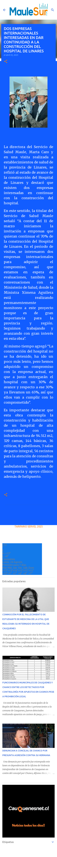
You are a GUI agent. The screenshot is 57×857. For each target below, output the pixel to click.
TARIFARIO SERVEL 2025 (28, 526)
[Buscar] (52, 10)
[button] (6, 61)
